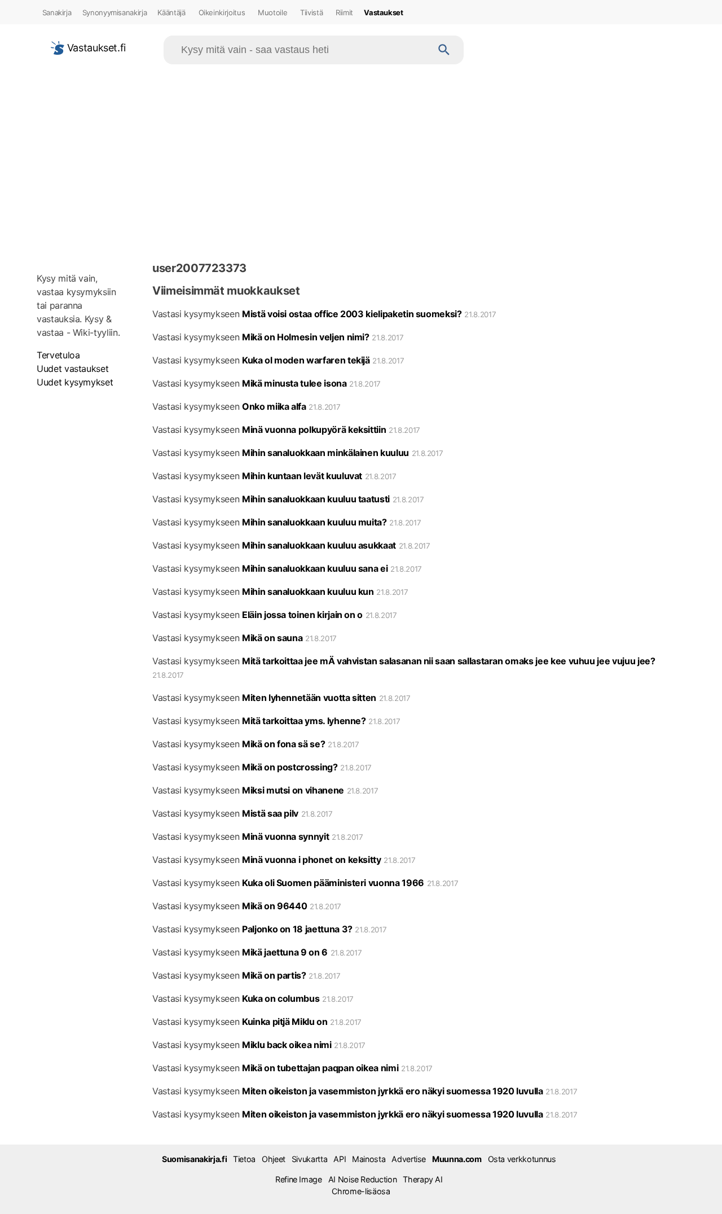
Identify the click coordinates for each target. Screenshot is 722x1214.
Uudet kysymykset (75, 382)
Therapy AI (422, 1179)
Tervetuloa (58, 355)
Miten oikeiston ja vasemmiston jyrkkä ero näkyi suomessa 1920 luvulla (392, 1091)
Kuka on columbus (280, 998)
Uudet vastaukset (72, 368)
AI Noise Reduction (362, 1179)
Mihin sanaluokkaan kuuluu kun (308, 591)
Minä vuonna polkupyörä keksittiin (314, 429)
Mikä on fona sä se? (283, 744)
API (339, 1159)
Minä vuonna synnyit (285, 836)
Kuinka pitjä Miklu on (285, 1021)
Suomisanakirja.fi (194, 1159)
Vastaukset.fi (95, 48)
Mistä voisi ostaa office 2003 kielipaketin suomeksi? (352, 313)
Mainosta (368, 1159)
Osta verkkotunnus (522, 1159)
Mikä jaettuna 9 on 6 (285, 952)
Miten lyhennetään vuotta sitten (309, 697)
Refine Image (298, 1179)
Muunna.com (456, 1159)
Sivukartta (309, 1159)
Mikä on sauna (272, 637)
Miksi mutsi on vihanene (293, 790)
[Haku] (444, 50)
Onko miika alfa (274, 406)
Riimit (344, 12)
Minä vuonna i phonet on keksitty (311, 859)
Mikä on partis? (274, 975)
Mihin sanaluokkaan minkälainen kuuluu (325, 452)
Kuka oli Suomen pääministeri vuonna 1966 (333, 882)
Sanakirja (57, 12)
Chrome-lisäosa (361, 1191)
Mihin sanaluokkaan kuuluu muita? (314, 522)
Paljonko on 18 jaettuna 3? (297, 929)
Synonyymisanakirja (114, 12)
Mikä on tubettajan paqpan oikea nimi (320, 1067)
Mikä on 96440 (274, 905)
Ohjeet (273, 1159)
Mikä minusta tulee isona (294, 383)
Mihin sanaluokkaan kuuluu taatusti (316, 499)
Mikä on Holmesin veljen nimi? (305, 337)
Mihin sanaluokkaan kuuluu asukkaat (319, 545)
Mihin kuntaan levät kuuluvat (302, 475)
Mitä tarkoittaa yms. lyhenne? (304, 720)
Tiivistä (311, 12)
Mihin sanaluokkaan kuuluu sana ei (315, 568)
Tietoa (244, 1159)
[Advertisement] (361, 160)
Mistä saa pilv (270, 813)
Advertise (408, 1159)
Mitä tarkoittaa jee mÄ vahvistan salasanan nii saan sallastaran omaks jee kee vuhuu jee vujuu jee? (448, 661)
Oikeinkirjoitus (222, 12)
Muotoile (272, 12)
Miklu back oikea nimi (287, 1044)
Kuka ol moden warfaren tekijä (306, 360)
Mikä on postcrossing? (290, 767)
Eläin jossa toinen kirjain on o (302, 614)
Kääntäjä (171, 12)
